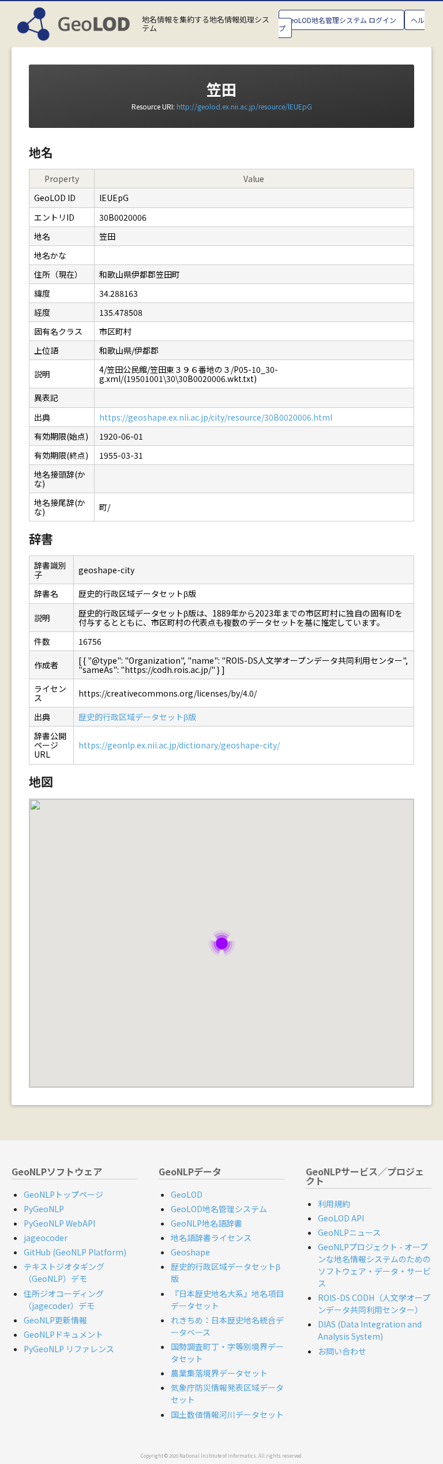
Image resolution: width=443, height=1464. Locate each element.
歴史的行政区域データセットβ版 (137, 716)
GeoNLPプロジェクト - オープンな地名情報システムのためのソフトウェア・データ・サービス (374, 1265)
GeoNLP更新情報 (55, 1320)
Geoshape (190, 1252)
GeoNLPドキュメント (63, 1334)
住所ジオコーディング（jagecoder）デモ (64, 1299)
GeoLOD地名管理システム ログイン (341, 20)
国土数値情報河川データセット (227, 1414)
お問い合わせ (342, 1351)
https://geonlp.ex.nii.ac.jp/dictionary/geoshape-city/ (179, 745)
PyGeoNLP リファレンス (69, 1349)
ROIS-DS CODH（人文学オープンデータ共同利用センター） (374, 1303)
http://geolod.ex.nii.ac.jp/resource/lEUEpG (244, 106)
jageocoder (45, 1237)
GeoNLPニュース (349, 1232)
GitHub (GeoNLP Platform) (75, 1252)
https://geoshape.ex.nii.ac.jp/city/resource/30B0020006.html (215, 417)
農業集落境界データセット (219, 1373)
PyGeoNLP (44, 1209)
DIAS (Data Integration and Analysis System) (370, 1330)
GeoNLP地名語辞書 (206, 1223)
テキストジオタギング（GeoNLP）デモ (64, 1272)
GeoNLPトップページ (63, 1194)
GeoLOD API (341, 1218)
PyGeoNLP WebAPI (59, 1223)
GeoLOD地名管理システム (219, 1209)
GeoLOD (186, 1194)
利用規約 (334, 1203)
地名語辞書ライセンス (211, 1237)
